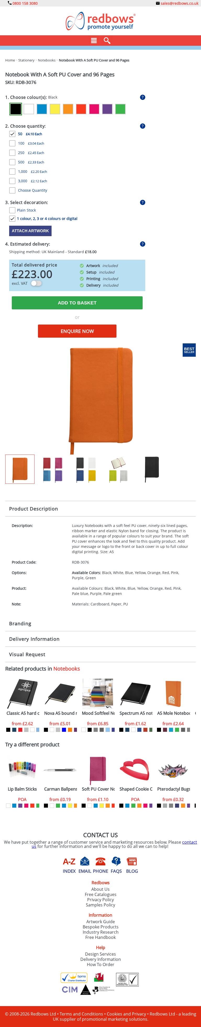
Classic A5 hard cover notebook (23, 713)
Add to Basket (77, 302)
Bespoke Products (101, 927)
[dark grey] (101, 730)
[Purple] (107, 109)
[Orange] (68, 109)
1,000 (32, 171)
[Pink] (94, 109)
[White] (29, 109)
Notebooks (66, 668)
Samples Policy (100, 905)
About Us (100, 889)
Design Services (100, 954)
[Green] (120, 109)
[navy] (177, 805)
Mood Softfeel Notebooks (98, 713)
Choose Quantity (32, 190)
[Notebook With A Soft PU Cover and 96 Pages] (100, 398)
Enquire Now (77, 331)
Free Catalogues (100, 894)
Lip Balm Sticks (22, 789)
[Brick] (145, 730)
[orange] (76, 805)
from (22, 723)
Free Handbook (100, 937)
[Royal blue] (139, 730)
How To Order (100, 964)
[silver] (165, 805)
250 (31, 152)
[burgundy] (165, 730)
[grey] (95, 730)
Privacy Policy (100, 900)
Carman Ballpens (60, 789)
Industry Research (101, 932)
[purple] (20, 805)
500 (31, 162)
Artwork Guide (100, 921)
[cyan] (171, 730)
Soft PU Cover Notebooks (98, 789)
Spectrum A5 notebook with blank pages (136, 713)
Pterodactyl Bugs (173, 789)
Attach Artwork (30, 231)
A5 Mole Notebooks (173, 713)
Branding (20, 623)
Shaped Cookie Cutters (136, 789)
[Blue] (42, 109)
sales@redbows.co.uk (179, 3)
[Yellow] (55, 109)
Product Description (33, 509)
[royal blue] (113, 730)
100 (31, 143)
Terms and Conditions (81, 1014)
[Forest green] (151, 730)
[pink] (26, 805)
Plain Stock (26, 210)
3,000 (32, 180)
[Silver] (26, 730)
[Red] (81, 109)
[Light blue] (38, 730)
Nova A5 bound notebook (60, 713)
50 (30, 133)
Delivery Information (34, 639)
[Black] (15, 109)
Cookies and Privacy (126, 1014)
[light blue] (107, 730)
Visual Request (27, 654)
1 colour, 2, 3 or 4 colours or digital (47, 218)
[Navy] (14, 730)
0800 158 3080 (25, 3)
